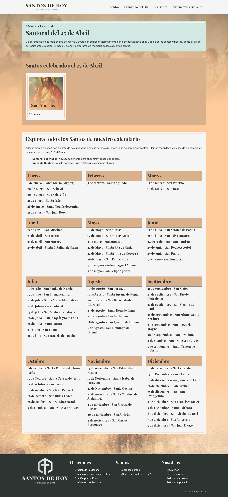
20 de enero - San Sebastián (46, 195)
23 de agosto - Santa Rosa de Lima (111, 310)
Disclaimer (173, 469)
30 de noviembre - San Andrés (108, 414)
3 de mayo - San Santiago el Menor (111, 265)
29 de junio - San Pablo (163, 253)
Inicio (29, 26)
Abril (38, 26)
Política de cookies (177, 478)
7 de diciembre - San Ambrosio (168, 419)
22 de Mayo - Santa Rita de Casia (110, 247)
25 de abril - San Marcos (44, 242)
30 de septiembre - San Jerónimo (170, 335)
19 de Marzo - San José (163, 189)
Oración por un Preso (87, 478)
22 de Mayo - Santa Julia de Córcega (112, 253)
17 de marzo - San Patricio (165, 183)
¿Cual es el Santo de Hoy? (136, 474)
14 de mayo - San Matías (104, 230)
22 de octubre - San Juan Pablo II (50, 390)
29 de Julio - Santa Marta (44, 324)
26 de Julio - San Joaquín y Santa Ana (52, 318)
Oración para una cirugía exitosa (93, 474)
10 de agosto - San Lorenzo (106, 289)
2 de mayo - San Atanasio (104, 242)
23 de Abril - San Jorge (43, 236)
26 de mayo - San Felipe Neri (107, 259)
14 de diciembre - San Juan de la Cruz (173, 380)
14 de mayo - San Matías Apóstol (109, 236)
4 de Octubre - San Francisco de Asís (172, 341)
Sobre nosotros (175, 474)
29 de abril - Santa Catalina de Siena (52, 247)
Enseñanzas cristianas (187, 7)
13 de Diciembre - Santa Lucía (168, 374)
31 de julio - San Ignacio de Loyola (51, 336)
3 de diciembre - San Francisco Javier (173, 402)
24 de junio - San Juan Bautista (168, 242)
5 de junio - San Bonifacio (164, 259)
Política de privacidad (179, 482)
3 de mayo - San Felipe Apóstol (108, 271)
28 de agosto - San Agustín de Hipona (113, 322)
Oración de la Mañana (87, 469)
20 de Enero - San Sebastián (46, 189)
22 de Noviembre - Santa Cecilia (109, 388)
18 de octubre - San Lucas (45, 384)
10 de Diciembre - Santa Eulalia (169, 368)
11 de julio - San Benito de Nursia (50, 289)
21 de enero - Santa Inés (44, 200)
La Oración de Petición (88, 482)
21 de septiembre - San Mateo (167, 289)
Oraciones (160, 7)
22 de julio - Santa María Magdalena (52, 300)
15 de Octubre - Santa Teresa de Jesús (53, 378)
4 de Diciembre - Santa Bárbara (169, 408)
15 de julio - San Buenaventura (48, 294)
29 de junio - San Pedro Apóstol (169, 247)
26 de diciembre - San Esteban (168, 386)
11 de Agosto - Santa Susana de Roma (113, 294)
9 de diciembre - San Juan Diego (170, 425)
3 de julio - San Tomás (42, 330)
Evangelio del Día (136, 7)
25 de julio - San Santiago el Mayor (51, 312)
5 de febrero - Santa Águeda (107, 183)
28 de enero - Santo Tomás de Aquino (53, 206)
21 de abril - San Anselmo (44, 230)
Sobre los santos (130, 469)
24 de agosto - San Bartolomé (108, 316)
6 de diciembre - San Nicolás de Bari (172, 414)
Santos (114, 7)
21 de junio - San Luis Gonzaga (168, 236)
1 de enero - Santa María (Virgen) (50, 183)
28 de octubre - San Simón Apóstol (51, 402)
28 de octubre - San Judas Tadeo (49, 396)
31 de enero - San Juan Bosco (47, 212)
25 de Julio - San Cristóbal (45, 306)
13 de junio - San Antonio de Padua (171, 230)
